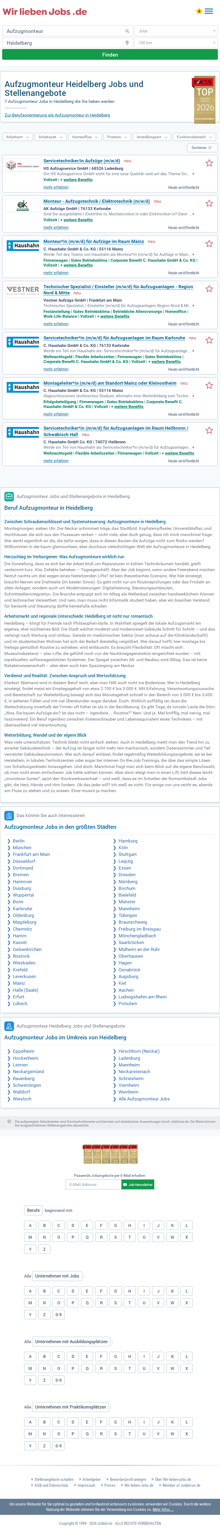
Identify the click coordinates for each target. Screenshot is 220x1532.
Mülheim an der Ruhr (139, 949)
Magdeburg (24, 922)
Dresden (127, 874)
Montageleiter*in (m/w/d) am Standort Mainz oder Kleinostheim (110, 383)
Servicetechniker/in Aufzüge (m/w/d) (81, 160)
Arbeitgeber (92, 1479)
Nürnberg (128, 881)
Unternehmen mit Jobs (57, 1276)
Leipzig (126, 861)
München (22, 847)
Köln (123, 847)
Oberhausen (131, 956)
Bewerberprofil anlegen (128, 1479)
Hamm (20, 935)
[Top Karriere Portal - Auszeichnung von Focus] (110, 1154)
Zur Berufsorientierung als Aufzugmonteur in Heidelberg (57, 115)
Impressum (86, 1485)
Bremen (21, 874)
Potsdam (128, 1003)
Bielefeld (127, 895)
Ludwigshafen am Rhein (143, 996)
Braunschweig (133, 922)
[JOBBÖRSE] (45, 11)
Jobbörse (104, 1523)
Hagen (125, 962)
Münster (127, 901)
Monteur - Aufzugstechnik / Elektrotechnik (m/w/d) (96, 201)
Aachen (126, 990)
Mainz (19, 983)
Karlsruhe (22, 908)
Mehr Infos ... (163, 1509)
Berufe (33, 1210)
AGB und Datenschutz (51, 1485)
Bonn (18, 901)
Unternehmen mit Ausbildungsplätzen (71, 1341)
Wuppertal (23, 895)
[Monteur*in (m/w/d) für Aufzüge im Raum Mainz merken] (209, 244)
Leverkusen (24, 976)
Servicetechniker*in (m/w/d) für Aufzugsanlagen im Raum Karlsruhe (114, 337)
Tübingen (128, 915)
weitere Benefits (78, 179)
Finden (110, 54)
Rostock (21, 956)
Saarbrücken (131, 942)
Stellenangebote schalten (54, 1479)
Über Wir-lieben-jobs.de (173, 1479)
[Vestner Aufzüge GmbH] (22, 291)
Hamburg (128, 841)
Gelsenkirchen (27, 949)
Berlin (18, 841)
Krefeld (20, 969)
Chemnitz (22, 929)
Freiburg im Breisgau (140, 929)
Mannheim (129, 908)
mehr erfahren (55, 187)
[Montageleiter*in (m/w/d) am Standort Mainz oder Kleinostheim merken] (209, 385)
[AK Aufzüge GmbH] (22, 205)
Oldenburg (23, 915)
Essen (125, 868)
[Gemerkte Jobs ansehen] (199, 12)
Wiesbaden (24, 962)
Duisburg (22, 888)
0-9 (59, 1314)
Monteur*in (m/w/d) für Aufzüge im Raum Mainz (93, 241)
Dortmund (23, 868)
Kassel (20, 942)
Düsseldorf (24, 861)
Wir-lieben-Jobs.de (138, 1485)
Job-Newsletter (141, 1184)
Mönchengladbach (137, 935)
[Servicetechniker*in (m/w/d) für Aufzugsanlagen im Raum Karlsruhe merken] (209, 340)
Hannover (22, 881)
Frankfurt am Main (31, 854)
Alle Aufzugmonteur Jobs (144, 1099)
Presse (109, 1485)
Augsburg (128, 976)
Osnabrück (130, 969)
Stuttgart (128, 854)
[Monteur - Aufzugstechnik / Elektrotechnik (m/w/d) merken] (209, 204)
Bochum (127, 888)
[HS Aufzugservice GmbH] (22, 165)
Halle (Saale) (25, 990)
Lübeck (20, 1003)
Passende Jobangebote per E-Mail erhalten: (110, 1175)
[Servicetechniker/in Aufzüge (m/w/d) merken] (209, 163)
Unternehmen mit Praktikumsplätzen (70, 1407)
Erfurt (18, 996)
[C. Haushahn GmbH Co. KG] (22, 432)
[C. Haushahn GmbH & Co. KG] (22, 245)
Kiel (122, 983)
